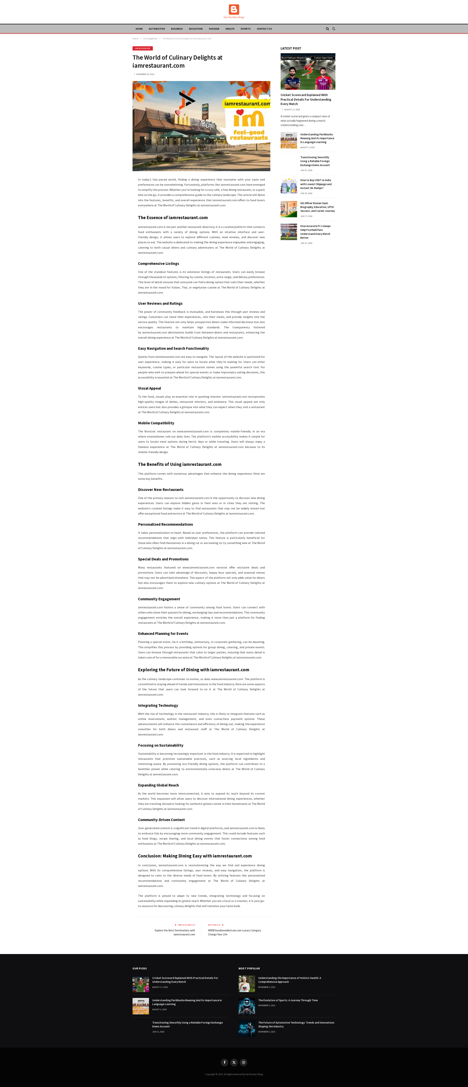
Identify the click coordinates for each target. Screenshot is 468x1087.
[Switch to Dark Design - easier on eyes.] (333, 28)
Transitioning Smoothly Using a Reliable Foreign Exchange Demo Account (315, 161)
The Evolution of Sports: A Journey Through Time (288, 1000)
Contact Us (264, 28)
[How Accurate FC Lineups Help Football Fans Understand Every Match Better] (289, 232)
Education (196, 28)
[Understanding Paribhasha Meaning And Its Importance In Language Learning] (289, 140)
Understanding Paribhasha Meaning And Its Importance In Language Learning (317, 138)
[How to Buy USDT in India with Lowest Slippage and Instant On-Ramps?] (289, 186)
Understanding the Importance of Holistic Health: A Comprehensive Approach (289, 979)
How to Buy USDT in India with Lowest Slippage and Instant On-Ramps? (316, 184)
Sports (246, 28)
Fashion (214, 28)
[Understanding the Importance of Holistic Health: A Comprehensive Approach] (247, 984)
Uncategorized (142, 48)
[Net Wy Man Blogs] (234, 12)
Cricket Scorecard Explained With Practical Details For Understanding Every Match (306, 99)
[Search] (327, 29)
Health (230, 28)
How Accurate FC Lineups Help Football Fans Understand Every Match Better (315, 231)
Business (177, 28)
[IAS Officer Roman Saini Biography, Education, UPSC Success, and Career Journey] (289, 209)
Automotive (157, 28)
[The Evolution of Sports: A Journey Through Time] (247, 1006)
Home (139, 28)
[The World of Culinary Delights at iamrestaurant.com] (201, 126)
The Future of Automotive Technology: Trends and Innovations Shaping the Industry (296, 1024)
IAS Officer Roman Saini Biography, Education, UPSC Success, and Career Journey (317, 207)
